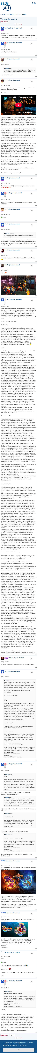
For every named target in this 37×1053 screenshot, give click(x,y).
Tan (2, 61)
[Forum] (6, 5)
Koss (2, 211)
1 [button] (17, 24)
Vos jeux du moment (8, 19)
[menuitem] (33, 3)
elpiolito (5, 43)
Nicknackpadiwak (6, 658)
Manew (2, 30)
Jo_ (1, 267)
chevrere (3, 860)
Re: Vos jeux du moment (13, 28)
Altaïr (2, 252)
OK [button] (18, 1050)
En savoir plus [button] (22, 1045)
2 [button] (19, 24)
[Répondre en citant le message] (32, 29)
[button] (16, 24)
